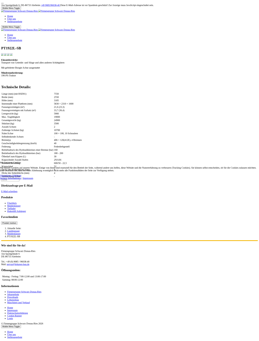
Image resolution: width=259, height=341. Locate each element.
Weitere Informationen (10, 178)
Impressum (28, 178)
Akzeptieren (6, 175)
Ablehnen (16, 175)
